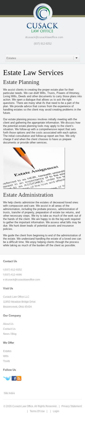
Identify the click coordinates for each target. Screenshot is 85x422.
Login (56, 411)
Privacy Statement (71, 406)
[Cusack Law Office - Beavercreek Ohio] (42, 17)
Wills (5, 356)
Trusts (6, 361)
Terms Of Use (37, 411)
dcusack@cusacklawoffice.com (44, 37)
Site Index (9, 393)
